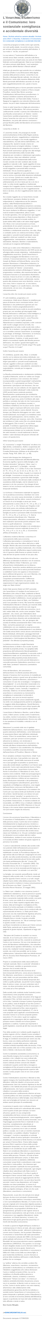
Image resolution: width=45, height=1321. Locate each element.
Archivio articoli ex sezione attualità (22, 36)
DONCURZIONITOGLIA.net (15, 1312)
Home (5, 36)
